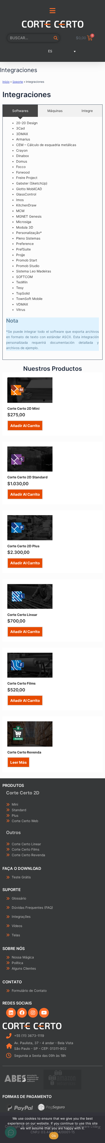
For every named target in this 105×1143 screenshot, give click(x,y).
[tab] (20, 111)
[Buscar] (56, 38)
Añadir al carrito (25, 425)
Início (6, 82)
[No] (98, 1127)
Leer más (18, 762)
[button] (52, 51)
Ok (54, 1136)
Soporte (17, 82)
